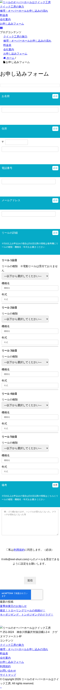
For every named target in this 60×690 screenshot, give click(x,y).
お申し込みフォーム (12, 23)
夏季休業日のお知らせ (13, 606)
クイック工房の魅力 (12, 6)
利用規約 (19, 549)
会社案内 (5, 19)
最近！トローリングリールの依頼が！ (22, 610)
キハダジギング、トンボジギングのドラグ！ (26, 614)
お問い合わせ (8, 670)
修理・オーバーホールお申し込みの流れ (24, 10)
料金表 (4, 15)
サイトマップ (8, 674)
